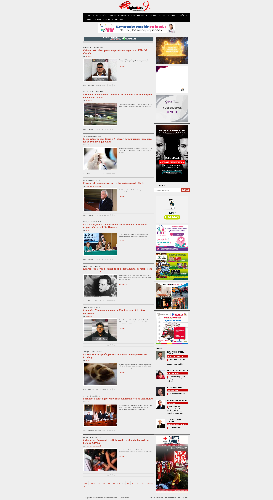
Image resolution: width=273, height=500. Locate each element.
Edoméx (103, 15)
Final (85, 487)
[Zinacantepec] (172, 266)
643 (133, 483)
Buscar (185, 190)
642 (128, 483)
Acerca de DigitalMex (172, 498)
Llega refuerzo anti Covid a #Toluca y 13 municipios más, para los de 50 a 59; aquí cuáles (117, 140)
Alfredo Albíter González (174, 421)
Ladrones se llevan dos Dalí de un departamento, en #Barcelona (117, 268)
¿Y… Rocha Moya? (175, 427)
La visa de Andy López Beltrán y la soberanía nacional (176, 379)
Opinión (88, 20)
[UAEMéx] (172, 209)
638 (108, 483)
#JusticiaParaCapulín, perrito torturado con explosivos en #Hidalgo (115, 355)
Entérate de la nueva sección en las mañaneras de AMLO (114, 183)
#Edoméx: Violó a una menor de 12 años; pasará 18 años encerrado (114, 311)
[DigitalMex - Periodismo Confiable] (136, 7)
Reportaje (119, 20)
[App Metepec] (136, 28)
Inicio (88, 15)
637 (104, 483)
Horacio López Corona (177, 401)
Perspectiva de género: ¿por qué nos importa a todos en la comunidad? (176, 362)
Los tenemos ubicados (176, 393)
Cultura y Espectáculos (168, 15)
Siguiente (150, 483)
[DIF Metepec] (172, 238)
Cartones (97, 20)
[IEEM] (172, 79)
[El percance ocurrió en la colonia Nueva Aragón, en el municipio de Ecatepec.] (100, 114)
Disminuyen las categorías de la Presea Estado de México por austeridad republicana (175, 410)
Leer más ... (123, 67)
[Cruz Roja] (172, 464)
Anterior (92, 483)
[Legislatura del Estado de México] (172, 50)
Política (95, 15)
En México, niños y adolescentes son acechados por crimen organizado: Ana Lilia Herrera (115, 225)
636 (99, 483)
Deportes (131, 15)
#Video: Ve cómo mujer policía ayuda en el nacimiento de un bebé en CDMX (116, 441)
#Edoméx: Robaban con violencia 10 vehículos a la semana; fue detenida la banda (117, 96)
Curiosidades (108, 20)
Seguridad (112, 15)
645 (143, 483)
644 (138, 483)
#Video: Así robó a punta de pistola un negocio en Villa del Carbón (115, 51)
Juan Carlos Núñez (175, 388)
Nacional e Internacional (147, 15)
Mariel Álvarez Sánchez (177, 371)
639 (113, 483)
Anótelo (183, 15)
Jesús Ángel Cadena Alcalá (175, 353)
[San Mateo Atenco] (172, 327)
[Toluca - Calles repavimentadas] (172, 295)
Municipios (122, 15)
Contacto (185, 498)
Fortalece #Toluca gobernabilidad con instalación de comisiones (118, 398)
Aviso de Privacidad (156, 498)
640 (118, 483)
